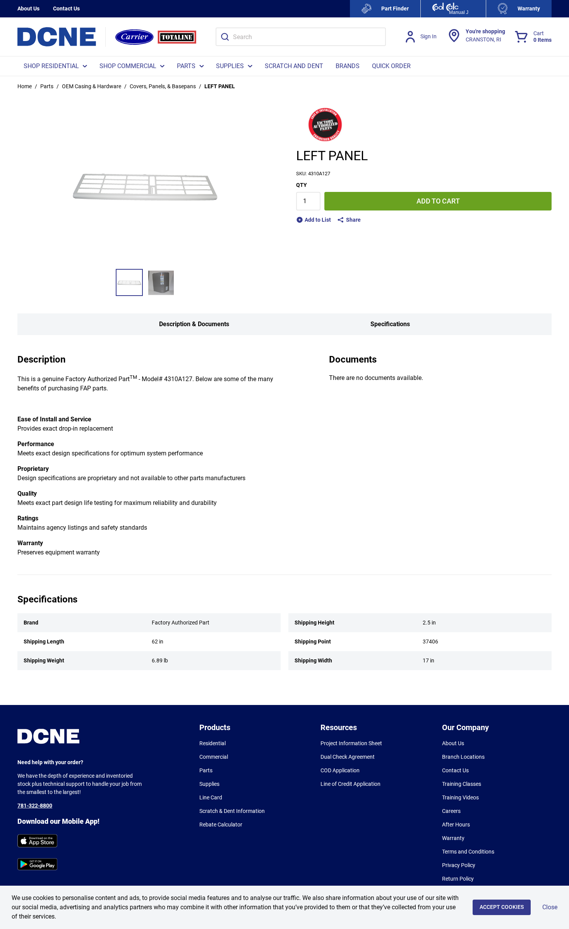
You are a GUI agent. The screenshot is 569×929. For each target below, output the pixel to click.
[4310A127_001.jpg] (129, 282)
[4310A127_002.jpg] (161, 282)
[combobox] (301, 36)
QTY (301, 185)
